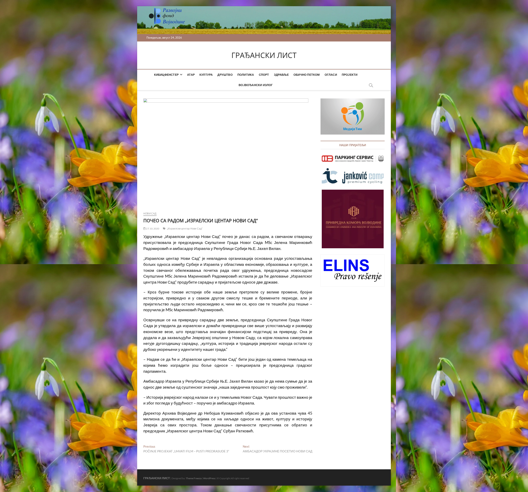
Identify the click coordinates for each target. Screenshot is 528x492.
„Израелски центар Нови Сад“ (185, 228)
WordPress (209, 478)
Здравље (281, 74)
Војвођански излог (256, 85)
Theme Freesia (194, 478)
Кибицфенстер (166, 74)
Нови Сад (150, 213)
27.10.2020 (152, 228)
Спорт (264, 74)
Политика (245, 74)
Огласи (331, 74)
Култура (206, 74)
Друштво (224, 74)
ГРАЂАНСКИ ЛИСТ (264, 55)
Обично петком (306, 74)
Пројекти (350, 74)
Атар (191, 74)
